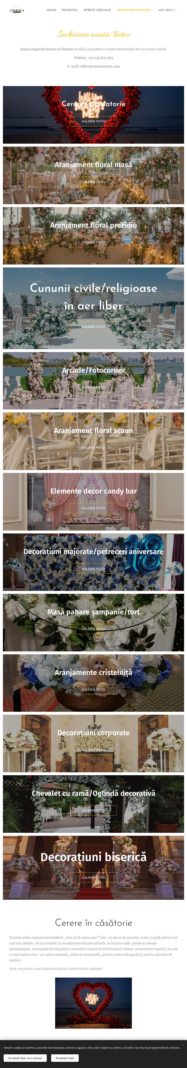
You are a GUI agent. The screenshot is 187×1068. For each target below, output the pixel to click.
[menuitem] (52, 10)
